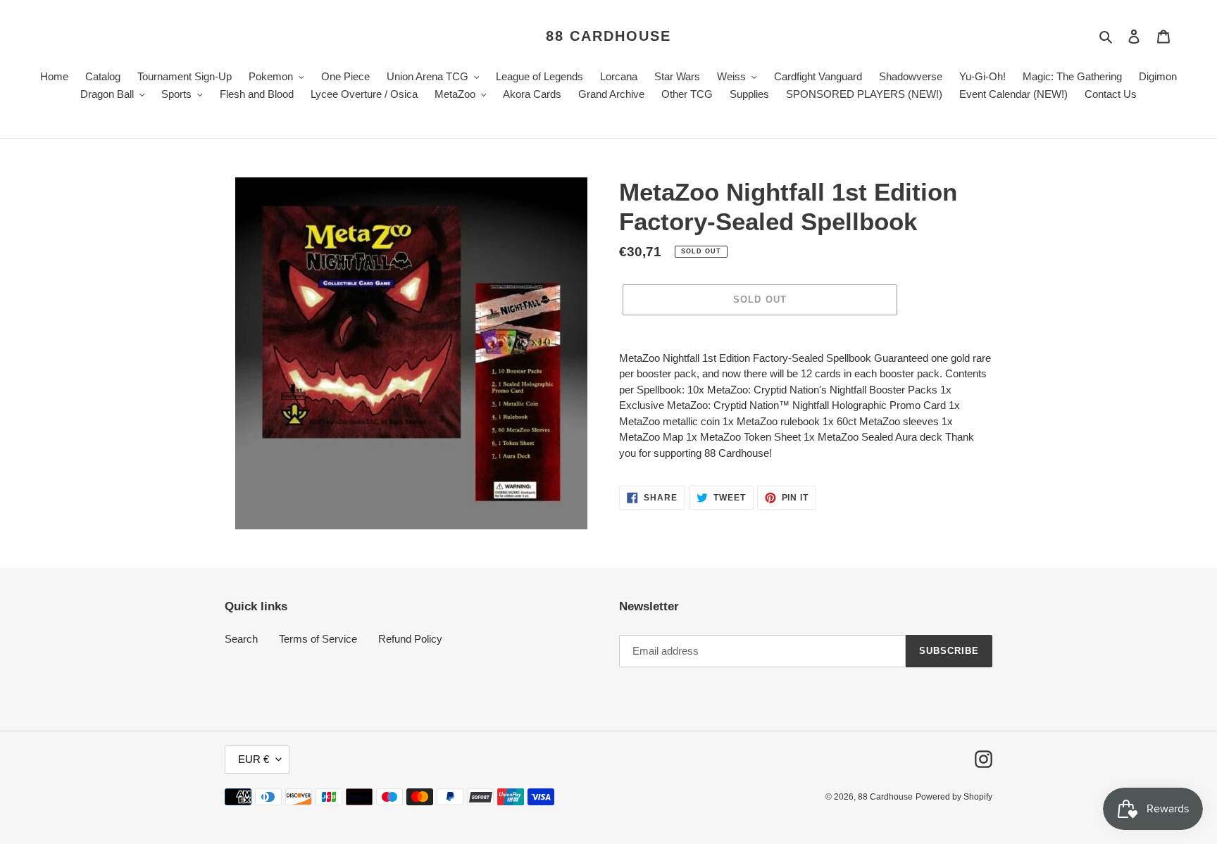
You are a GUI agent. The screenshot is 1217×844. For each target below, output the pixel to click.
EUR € (253, 759)
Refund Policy (410, 639)
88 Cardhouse (608, 36)
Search (241, 639)
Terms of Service (318, 639)
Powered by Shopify (954, 797)
